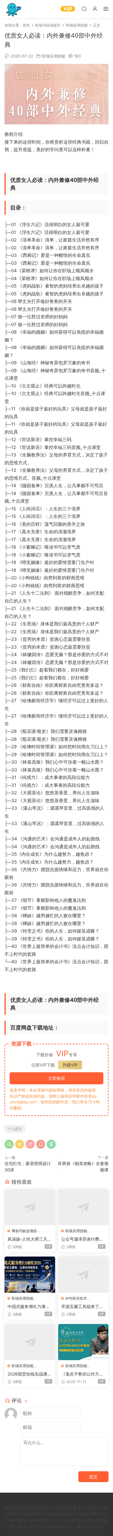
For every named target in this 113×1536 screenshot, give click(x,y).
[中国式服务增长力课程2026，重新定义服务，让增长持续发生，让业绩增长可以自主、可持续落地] (30, 1275)
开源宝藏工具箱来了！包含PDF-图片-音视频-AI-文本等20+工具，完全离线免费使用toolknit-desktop (83, 1307)
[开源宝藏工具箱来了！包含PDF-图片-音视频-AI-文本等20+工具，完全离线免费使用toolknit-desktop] (83, 1275)
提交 (93, 1476)
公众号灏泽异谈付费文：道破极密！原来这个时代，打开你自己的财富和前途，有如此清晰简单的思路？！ (82, 1239)
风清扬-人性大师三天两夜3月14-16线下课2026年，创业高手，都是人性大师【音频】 (30, 1239)
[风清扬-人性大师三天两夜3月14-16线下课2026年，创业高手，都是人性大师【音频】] (30, 1207)
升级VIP (69, 1064)
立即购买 (56, 1078)
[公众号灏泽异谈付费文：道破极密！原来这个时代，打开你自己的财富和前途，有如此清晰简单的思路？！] (83, 1207)
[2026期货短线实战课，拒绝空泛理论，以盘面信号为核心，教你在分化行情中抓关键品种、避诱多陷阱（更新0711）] (30, 1342)
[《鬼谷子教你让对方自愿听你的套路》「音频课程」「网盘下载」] (83, 1342)
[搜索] (84, 8)
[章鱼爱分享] (14, 9)
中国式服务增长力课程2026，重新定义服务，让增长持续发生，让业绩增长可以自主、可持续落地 (30, 1307)
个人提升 (15, 1128)
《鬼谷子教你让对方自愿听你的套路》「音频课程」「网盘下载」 (82, 1374)
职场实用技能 (53, 56)
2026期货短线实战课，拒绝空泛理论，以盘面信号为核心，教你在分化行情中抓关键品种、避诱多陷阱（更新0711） (30, 1374)
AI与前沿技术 (76, 1298)
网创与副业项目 (24, 1231)
